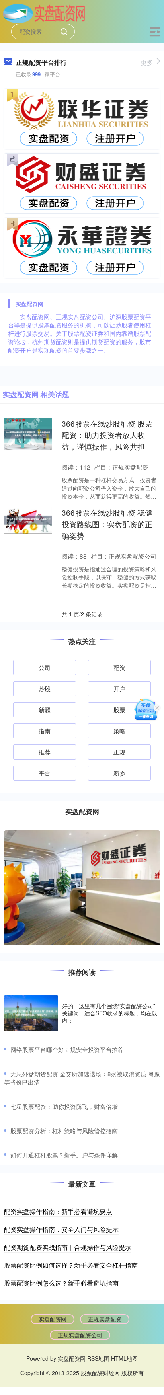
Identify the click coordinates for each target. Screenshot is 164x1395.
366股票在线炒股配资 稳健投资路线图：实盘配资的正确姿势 (107, 524)
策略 (119, 731)
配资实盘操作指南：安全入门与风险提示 (61, 1229)
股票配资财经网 (100, 1373)
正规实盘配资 (104, 1319)
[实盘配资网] (44, 13)
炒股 (45, 688)
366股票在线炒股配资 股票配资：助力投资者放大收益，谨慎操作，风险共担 (107, 435)
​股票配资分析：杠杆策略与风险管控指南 (64, 1130)
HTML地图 (124, 1358)
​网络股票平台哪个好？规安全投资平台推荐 (67, 1049)
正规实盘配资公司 (80, 1335)
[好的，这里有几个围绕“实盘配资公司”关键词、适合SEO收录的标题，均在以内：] (31, 1013)
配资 (119, 667)
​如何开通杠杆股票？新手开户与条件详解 (64, 1155)
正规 (119, 752)
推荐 (45, 752)
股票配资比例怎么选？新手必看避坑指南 (61, 1283)
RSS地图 (98, 1358)
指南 (45, 731)
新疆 (45, 709)
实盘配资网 (52, 1319)
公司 (45, 667)
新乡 (119, 773)
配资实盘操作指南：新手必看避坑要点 (58, 1211)
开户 (119, 688)
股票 (119, 709)
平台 (45, 773)
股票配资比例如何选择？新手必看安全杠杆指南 (71, 1265)
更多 (147, 62)
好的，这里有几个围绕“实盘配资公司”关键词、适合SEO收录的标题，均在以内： (109, 1013)
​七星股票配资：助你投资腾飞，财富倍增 (64, 1106)
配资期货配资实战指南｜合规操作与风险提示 (67, 1247)
